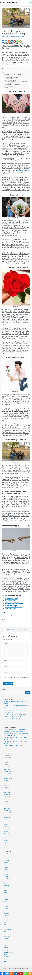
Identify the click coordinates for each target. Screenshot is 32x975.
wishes (5, 954)
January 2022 (7, 808)
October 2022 (7, 792)
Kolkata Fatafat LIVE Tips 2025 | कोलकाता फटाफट (15, 714)
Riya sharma (7, 741)
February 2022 (7, 806)
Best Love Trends (10, 2)
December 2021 (7, 810)
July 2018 (6, 840)
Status (5, 943)
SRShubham (6, 737)
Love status (6, 913)
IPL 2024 (6, 908)
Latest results (7, 910)
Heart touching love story (14, 604)
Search (3, 689)
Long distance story (22, 170)
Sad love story (10, 600)
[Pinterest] (14, 41)
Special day (6, 938)
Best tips (6, 865)
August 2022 (7, 796)
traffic (5, 945)
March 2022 (6, 803)
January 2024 (7, 769)
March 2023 (6, 787)
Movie (5, 922)
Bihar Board (6, 867)
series (5, 931)
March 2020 (6, 828)
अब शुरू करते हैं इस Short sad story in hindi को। (14, 74)
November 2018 (7, 835)
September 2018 (7, 838)
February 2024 (7, 766)
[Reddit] (9, 41)
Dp (4, 883)
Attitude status (7, 858)
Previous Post (10, 629)
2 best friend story (11, 602)
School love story (11, 605)
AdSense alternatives (9, 855)
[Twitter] (6, 41)
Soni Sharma (7, 729)
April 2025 (6, 762)
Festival (5, 897)
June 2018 (6, 842)
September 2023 (8, 778)
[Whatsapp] (17, 41)
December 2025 (7, 760)
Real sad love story (11, 599)
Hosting (5, 904)
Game (5, 901)
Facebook (6, 892)
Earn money (6, 885)
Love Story (14, 36)
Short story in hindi (7, 72)
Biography (6, 869)
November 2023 (7, 773)
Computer (6, 876)
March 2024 (6, 764)
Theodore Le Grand (8, 745)
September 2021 (7, 817)
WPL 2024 (6, 956)
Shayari (5, 933)
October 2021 (7, 815)
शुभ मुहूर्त (5, 961)
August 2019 (7, 831)
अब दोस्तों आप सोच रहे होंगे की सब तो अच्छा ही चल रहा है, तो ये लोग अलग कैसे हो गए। (16, 82)
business (6, 874)
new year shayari (11, 608)
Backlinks (6, 862)
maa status (6, 917)
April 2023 (6, 785)
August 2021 (7, 819)
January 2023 (7, 789)
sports (5, 940)
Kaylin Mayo (6, 733)
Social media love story (10, 75)
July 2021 (6, 822)
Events (5, 890)
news (5, 924)
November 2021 (7, 812)
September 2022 (8, 794)
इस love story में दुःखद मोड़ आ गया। (11, 80)
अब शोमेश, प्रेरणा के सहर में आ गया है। (11, 78)
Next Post (23, 629)
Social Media (7, 936)
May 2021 (6, 826)
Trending (6, 947)
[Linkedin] (11, 41)
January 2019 (7, 833)
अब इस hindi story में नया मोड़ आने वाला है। (13, 77)
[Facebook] (3, 41)
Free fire (6, 899)
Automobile (6, 860)
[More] (20, 41)
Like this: (7, 87)
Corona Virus (7, 878)
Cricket (5, 881)
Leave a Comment (6, 36)
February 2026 (7, 757)
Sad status (6, 927)
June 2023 (6, 783)
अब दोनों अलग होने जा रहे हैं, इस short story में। (13, 84)
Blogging (6, 871)
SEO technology (7, 929)
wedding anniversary (9, 952)
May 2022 (6, 799)
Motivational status (8, 920)
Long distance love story (13, 607)
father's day (6, 894)
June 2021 (6, 824)
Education (6, 888)
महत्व (5, 959)
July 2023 (6, 780)
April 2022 (6, 801)
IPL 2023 (6, 906)
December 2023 (7, 771)
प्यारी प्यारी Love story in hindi (11, 86)
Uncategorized (7, 950)
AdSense (6, 853)
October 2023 (7, 776)
